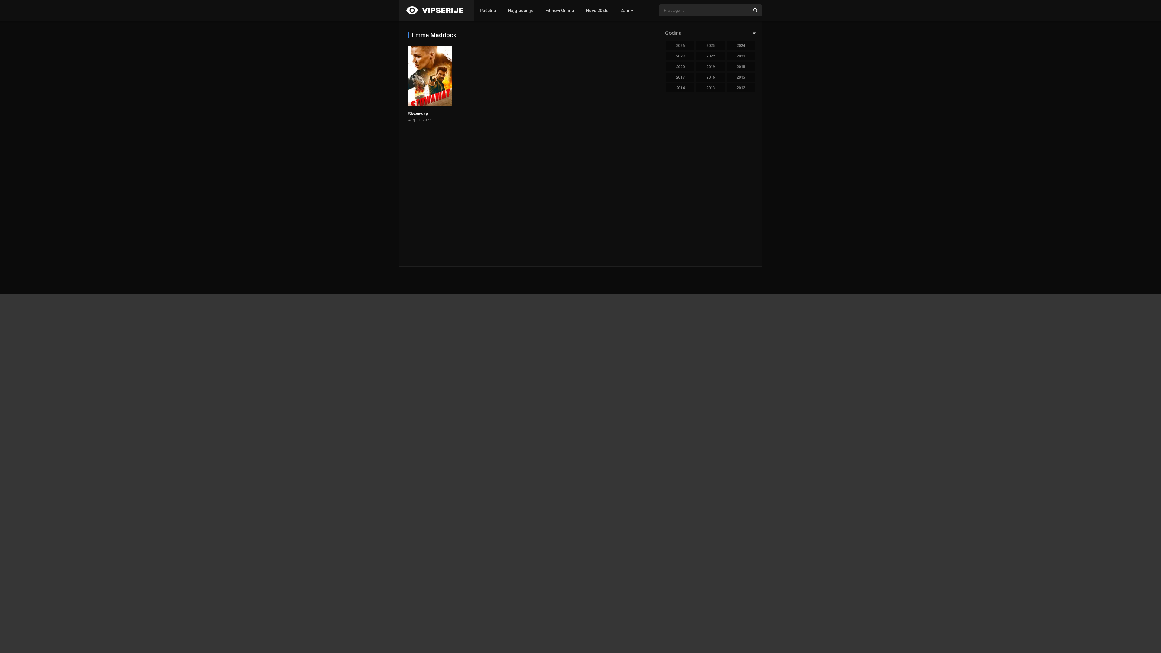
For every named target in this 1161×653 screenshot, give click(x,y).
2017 (680, 77)
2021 (741, 56)
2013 (710, 88)
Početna (488, 10)
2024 (741, 45)
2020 (680, 66)
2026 (680, 45)
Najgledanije (520, 10)
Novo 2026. (597, 10)
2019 (710, 66)
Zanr (625, 10)
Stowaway (418, 114)
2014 (680, 88)
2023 (680, 56)
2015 (741, 77)
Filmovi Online (559, 10)
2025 (710, 45)
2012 (741, 88)
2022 (710, 56)
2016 (710, 77)
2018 (741, 66)
